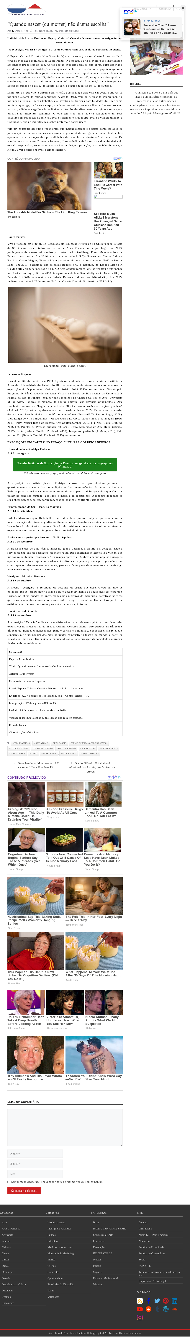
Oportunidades (55, 1278)
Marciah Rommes (109, 748)
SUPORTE (145, 1266)
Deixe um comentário (69, 30)
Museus (97, 1259)
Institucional (145, 1228)
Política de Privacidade (151, 1247)
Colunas (6, 1247)
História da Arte (56, 1222)
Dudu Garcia (59, 743)
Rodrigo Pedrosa (90, 753)
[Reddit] (148, 1311)
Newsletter (144, 1241)
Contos (5, 1253)
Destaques (7, 1290)
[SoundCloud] (174, 1311)
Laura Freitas (87, 748)
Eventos (6, 1297)
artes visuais (41, 743)
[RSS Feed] (140, 1302)
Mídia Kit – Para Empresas (153, 1235)
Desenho (6, 1278)
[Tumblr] (157, 1311)
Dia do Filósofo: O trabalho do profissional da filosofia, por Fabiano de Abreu (91, 767)
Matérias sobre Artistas (60, 1247)
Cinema (6, 1241)
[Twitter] (157, 1302)
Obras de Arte (49, 753)
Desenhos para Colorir (14, 1284)
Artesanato (8, 1235)
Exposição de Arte (18, 748)
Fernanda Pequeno (43, 748)
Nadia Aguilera (17, 753)
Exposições (8, 1303)
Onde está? (53, 1272)
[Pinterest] (166, 1302)
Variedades (53, 1297)
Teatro (51, 1290)
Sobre (142, 1259)
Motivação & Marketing (61, 1253)
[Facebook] (148, 1302)
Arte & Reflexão (11, 1228)
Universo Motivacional (105, 1278)
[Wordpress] (166, 1311)
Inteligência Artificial (59, 1228)
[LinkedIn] (174, 1302)
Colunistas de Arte (103, 1235)
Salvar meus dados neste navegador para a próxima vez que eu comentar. (57, 1181)
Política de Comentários (152, 1253)
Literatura (53, 1241)
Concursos (98, 1241)
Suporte (97, 1272)
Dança (5, 1266)
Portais (97, 1266)
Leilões (51, 1235)
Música (51, 1259)
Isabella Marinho (66, 748)
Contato (143, 1222)
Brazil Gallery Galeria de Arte (109, 1228)
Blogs (96, 1222)
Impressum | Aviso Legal (152, 1281)
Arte (4, 1222)
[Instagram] (140, 1319)
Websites (98, 1284)
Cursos (5, 1259)
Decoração (7, 1272)
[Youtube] (140, 1311)
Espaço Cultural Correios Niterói (89, 743)
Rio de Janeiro (68, 753)
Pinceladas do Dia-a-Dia (61, 1284)
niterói (33, 753)
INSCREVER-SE (102, 1253)
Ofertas (51, 1266)
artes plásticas (21, 743)
